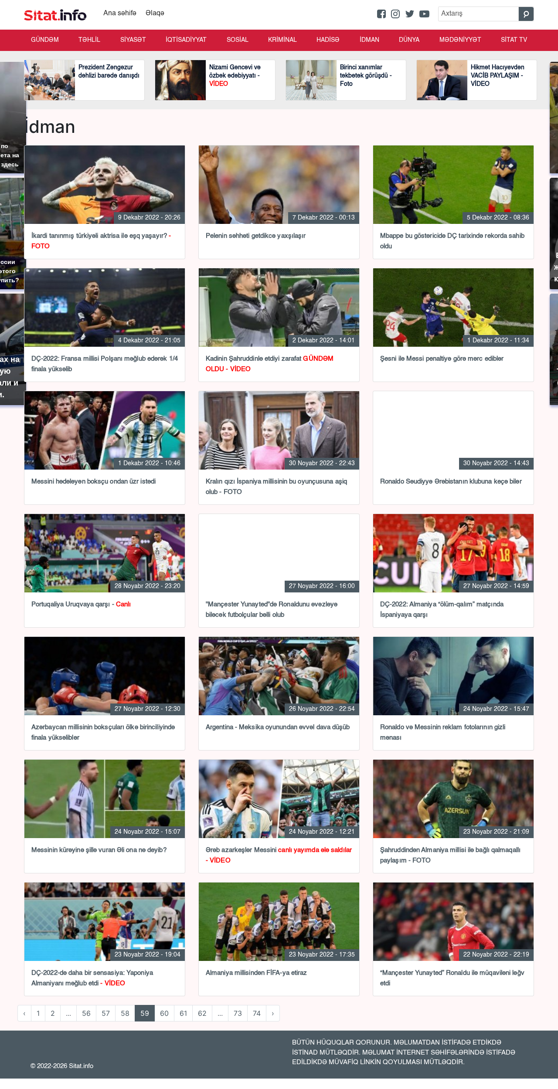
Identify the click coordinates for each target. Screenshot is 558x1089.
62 (202, 1013)
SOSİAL (237, 40)
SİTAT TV (514, 40)
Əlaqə (155, 13)
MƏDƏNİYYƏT (460, 40)
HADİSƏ (328, 40)
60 (164, 1013)
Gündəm (45, 40)
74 (257, 1013)
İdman (369, 40)
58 (125, 1013)
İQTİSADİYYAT (186, 40)
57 (106, 1013)
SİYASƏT (133, 40)
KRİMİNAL (282, 40)
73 (238, 1013)
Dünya (409, 40)
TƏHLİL (89, 40)
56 (86, 1013)
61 (183, 1013)
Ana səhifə (119, 13)
